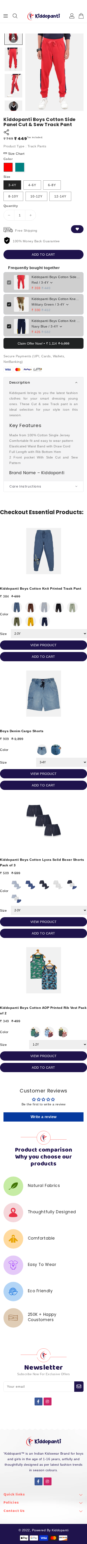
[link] (43, 1495)
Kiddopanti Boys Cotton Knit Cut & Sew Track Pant (56, 321)
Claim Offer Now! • (43, 344)
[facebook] (38, 1401)
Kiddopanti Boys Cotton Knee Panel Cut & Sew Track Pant (56, 299)
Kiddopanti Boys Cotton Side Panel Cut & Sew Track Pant (56, 277)
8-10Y (13, 196)
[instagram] (48, 1401)
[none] (13, 38)
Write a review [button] (44, 1117)
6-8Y (52, 185)
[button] (43, 382)
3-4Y (12, 185)
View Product (43, 645)
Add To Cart (43, 656)
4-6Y (32, 185)
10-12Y (36, 196)
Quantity (10, 205)
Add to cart (43, 254)
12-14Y (60, 196)
